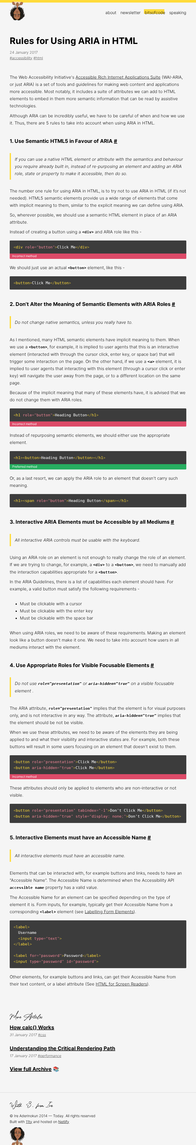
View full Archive (31, 1069)
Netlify (63, 1121)
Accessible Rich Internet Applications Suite (118, 77)
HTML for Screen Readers (121, 984)
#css (42, 1035)
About (110, 12)
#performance (49, 1056)
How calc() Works (32, 1027)
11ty (29, 1121)
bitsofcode (155, 12)
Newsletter (130, 12)
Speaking (177, 12)
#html (38, 58)
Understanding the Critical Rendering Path (62, 1048)
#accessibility (21, 58)
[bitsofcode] (17, 11)
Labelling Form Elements (109, 911)
